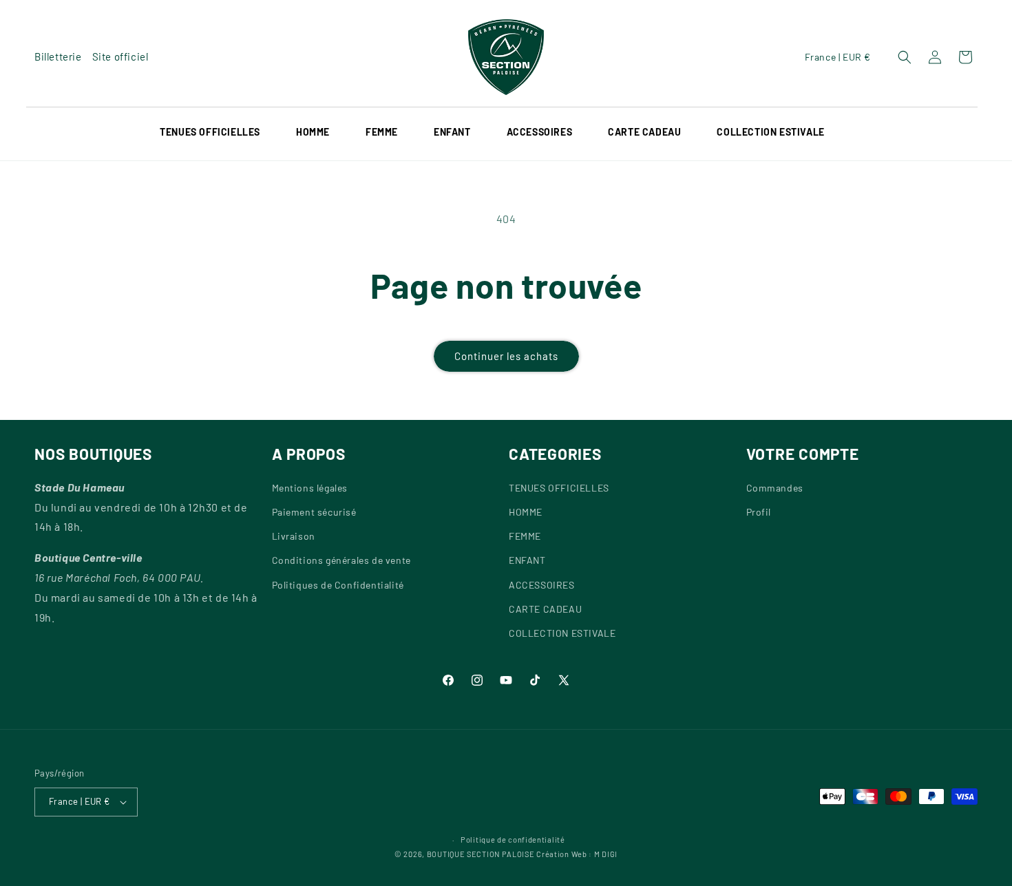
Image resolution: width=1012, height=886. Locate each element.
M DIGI (606, 854)
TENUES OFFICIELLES (210, 132)
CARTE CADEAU (545, 609)
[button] (219, 132)
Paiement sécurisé (314, 512)
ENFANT (527, 560)
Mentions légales (310, 488)
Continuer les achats (506, 356)
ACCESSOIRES (540, 132)
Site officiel (120, 56)
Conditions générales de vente (341, 560)
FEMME (525, 536)
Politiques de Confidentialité (338, 585)
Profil (759, 512)
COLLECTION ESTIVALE (562, 633)
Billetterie (58, 56)
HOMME (313, 132)
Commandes (774, 488)
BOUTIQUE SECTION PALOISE (481, 854)
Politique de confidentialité (513, 839)
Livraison (293, 536)
